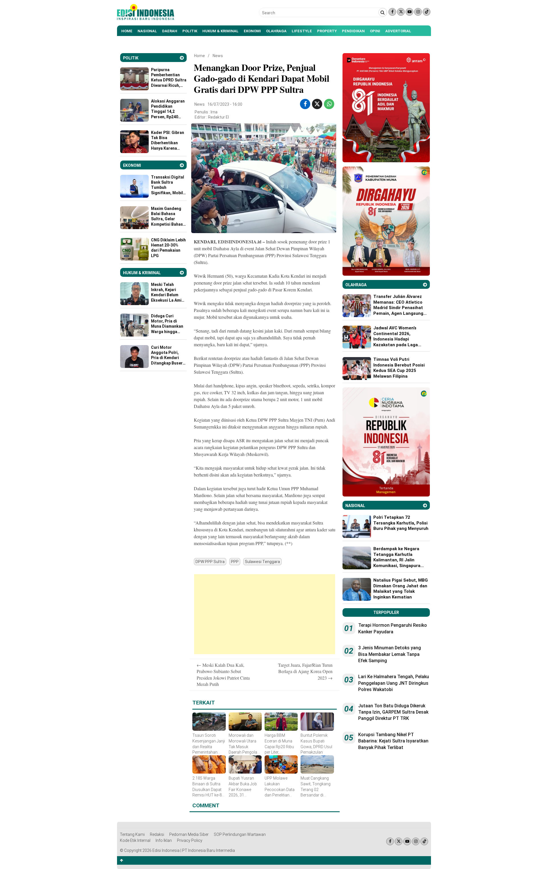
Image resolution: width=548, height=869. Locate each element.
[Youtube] (409, 12)
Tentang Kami (132, 834)
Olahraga (276, 31)
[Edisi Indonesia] (145, 18)
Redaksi (157, 834)
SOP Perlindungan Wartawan (240, 834)
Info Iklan (164, 840)
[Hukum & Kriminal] (182, 272)
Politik (189, 31)
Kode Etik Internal (135, 840)
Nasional (147, 31)
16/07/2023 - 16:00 (224, 104)
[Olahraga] (425, 284)
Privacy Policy (189, 840)
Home (126, 31)
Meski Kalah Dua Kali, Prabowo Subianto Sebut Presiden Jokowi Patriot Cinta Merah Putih (223, 674)
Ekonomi (252, 31)
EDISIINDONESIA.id (239, 241)
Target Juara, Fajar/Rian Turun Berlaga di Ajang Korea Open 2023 (305, 671)
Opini (375, 31)
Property (327, 31)
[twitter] (317, 104)
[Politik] (182, 58)
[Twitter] (401, 12)
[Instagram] (418, 12)
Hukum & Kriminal (220, 31)
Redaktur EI (218, 117)
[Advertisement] (264, 614)
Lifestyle (302, 31)
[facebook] (305, 104)
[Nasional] (425, 505)
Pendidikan (353, 31)
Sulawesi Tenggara (262, 561)
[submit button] (382, 12)
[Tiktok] (426, 12)
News (218, 55)
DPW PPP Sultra (210, 561)
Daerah (169, 31)
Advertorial (398, 31)
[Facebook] (392, 12)
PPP (235, 561)
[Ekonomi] (182, 165)
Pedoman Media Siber (189, 834)
